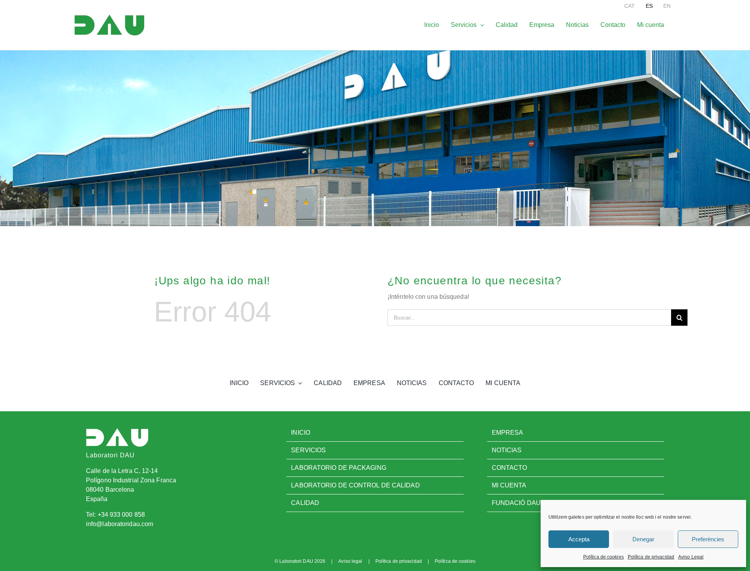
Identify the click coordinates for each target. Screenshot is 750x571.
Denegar (643, 539)
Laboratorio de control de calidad (355, 485)
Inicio (300, 432)
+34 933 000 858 (121, 514)
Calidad (305, 503)
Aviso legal (350, 561)
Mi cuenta (509, 485)
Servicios (308, 450)
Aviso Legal (691, 557)
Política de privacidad (651, 557)
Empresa (507, 432)
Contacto (509, 467)
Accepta (578, 539)
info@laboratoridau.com (119, 524)
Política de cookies (603, 557)
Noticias (507, 450)
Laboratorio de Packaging (338, 467)
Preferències (708, 539)
